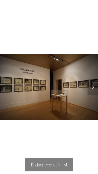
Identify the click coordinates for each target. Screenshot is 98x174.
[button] (90, 87)
